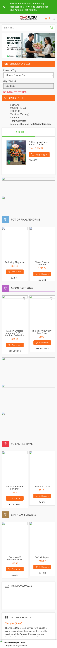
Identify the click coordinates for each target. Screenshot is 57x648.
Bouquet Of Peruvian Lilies (14, 558)
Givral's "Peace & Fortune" (14, 487)
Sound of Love (42, 486)
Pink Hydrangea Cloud (15, 643)
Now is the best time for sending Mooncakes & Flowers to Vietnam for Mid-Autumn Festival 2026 (29, 6)
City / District (9, 81)
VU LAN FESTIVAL (22, 443)
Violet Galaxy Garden (42, 263)
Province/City (9, 70)
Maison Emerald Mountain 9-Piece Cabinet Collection (14, 333)
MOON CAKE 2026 (22, 288)
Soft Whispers (42, 557)
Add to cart (41, 154)
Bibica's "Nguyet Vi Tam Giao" (42, 332)
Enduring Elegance (14, 262)
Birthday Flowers (23, 514)
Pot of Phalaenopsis (25, 219)
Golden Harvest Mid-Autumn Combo (38, 143)
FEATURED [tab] (19, 132)
